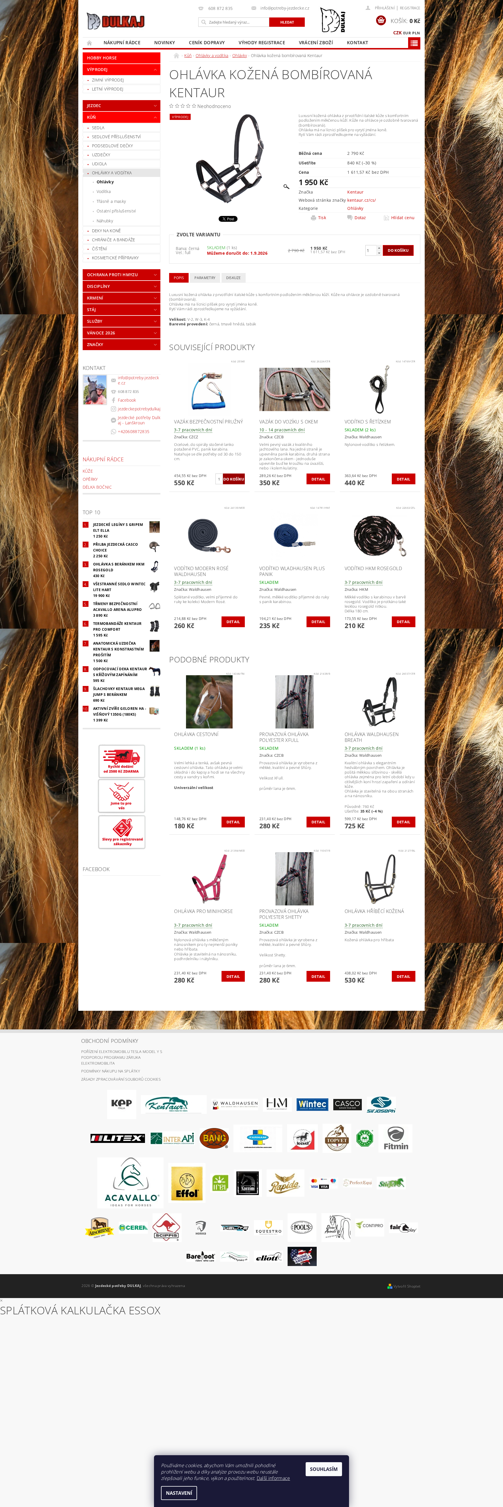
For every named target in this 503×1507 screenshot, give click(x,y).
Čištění (99, 248)
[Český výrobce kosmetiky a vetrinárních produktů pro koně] (337, 1138)
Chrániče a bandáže (113, 239)
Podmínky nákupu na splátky (110, 1071)
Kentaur (355, 192)
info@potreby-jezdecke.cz (138, 380)
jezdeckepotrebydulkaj (139, 409)
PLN (416, 33)
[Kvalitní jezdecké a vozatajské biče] (365, 1138)
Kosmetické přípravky (115, 257)
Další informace (273, 1478)
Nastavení (179, 1493)
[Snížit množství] (379, 253)
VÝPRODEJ (97, 69)
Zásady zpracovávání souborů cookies (121, 1079)
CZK (397, 33)
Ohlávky (105, 182)
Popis (179, 277)
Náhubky (105, 221)
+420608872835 (133, 431)
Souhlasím (324, 1469)
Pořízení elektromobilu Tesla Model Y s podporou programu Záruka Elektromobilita (121, 1057)
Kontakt (357, 42)
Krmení (95, 298)
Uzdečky (101, 154)
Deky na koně (106, 230)
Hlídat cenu (403, 217)
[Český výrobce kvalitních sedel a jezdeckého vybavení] (174, 1104)
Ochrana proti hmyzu (112, 274)
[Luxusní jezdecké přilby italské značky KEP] (121, 1104)
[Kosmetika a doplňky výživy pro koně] (257, 1138)
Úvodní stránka (90, 43)
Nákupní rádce (122, 42)
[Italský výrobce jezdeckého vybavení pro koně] (130, 1182)
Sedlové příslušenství (116, 136)
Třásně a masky (111, 201)
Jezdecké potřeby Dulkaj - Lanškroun (139, 420)
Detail (318, 479)
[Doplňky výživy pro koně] (219, 1182)
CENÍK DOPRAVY (207, 42)
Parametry (204, 277)
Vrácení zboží (316, 42)
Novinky (164, 42)
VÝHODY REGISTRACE (262, 42)
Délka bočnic (97, 487)
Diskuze (233, 277)
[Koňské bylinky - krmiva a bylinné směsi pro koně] (234, 1256)
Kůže (88, 471)
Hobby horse (102, 58)
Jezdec (94, 105)
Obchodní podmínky (109, 1040)
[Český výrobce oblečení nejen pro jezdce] (118, 1138)
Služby (94, 321)
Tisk (322, 217)
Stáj (91, 309)
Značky (95, 344)
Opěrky (90, 479)
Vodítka (104, 191)
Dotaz (360, 217)
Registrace (410, 8)
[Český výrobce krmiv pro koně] (395, 1138)
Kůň (91, 117)
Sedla (98, 127)
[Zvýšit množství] (379, 248)
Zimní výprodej (108, 80)
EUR (407, 33)
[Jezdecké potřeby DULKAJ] (115, 21)
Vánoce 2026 (101, 333)
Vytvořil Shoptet (407, 1286)
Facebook (127, 400)
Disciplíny (98, 286)
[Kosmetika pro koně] (302, 1138)
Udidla (99, 163)
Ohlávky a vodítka (112, 172)
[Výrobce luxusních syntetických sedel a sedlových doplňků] (312, 1104)
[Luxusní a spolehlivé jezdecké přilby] (347, 1104)
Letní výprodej (107, 89)
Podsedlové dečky (112, 145)
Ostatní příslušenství (116, 211)
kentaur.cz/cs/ (361, 200)
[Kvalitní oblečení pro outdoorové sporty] (381, 1104)
